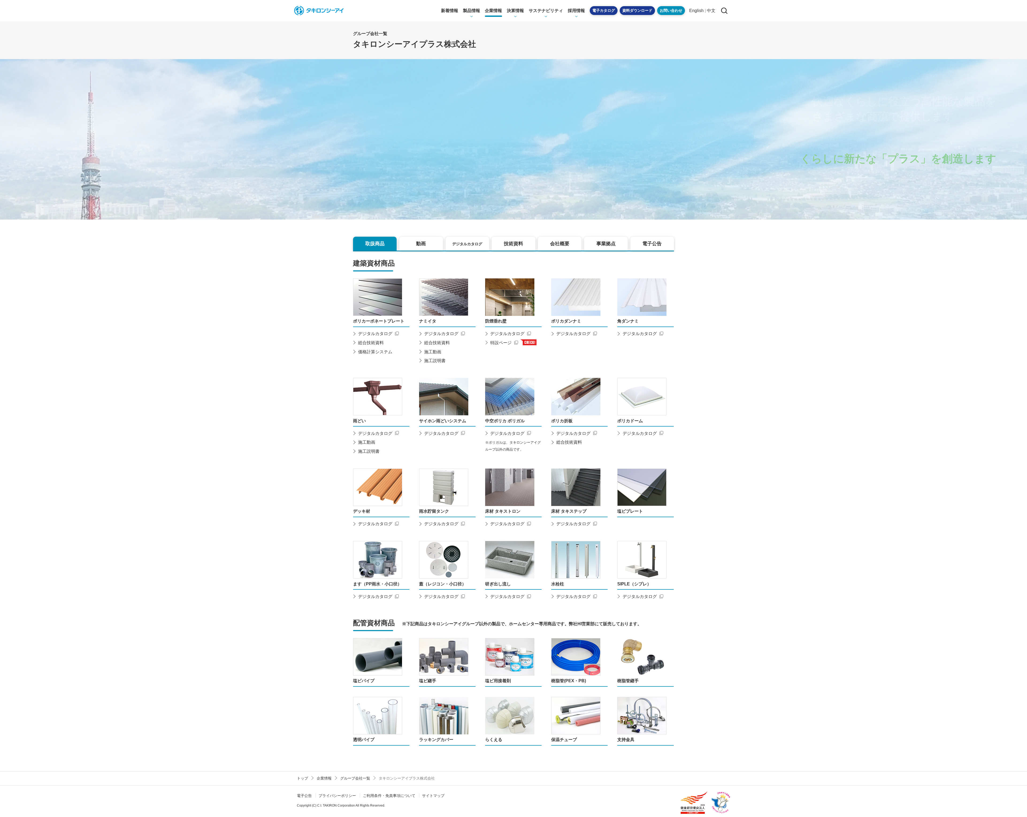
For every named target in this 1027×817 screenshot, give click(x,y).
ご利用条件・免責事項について (389, 795)
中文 (711, 10)
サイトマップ (433, 795)
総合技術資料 (371, 342)
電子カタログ (603, 10)
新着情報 (449, 10)
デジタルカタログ (375, 333)
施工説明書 (435, 360)
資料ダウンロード (637, 10)
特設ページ (501, 342)
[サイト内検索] (724, 10)
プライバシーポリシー (337, 795)
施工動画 (432, 352)
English (696, 10)
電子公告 (304, 795)
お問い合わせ (671, 10)
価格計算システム (375, 352)
